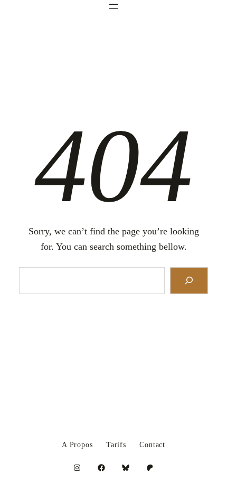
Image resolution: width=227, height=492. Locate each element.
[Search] (189, 280)
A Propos (77, 445)
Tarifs (116, 445)
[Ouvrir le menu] (113, 6)
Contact (152, 445)
